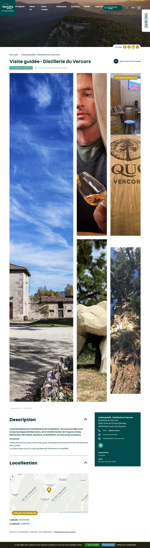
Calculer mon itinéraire (24, 513)
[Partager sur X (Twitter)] (137, 47)
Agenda (99, 6)
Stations (75, 6)
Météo (87, 6)
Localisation (27, 408)
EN (133, 10)
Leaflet (61, 512)
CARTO (85, 512)
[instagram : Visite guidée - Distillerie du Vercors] (100, 445)
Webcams (61, 6)
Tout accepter (93, 545)
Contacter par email (110, 434)
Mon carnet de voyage (112, 7)
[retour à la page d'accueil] (7, 8)
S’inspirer (20, 6)
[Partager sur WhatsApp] (129, 47)
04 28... (111, 430)
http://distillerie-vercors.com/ (113, 438)
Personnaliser (108, 545)
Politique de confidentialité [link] (126, 545)
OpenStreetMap (70, 512)
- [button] (12, 480)
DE (133, 13)
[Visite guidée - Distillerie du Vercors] (41, 237)
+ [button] (12, 476)
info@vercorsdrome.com (65, 532)
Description (15, 408)
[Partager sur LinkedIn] (133, 47)
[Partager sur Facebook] (125, 47)
